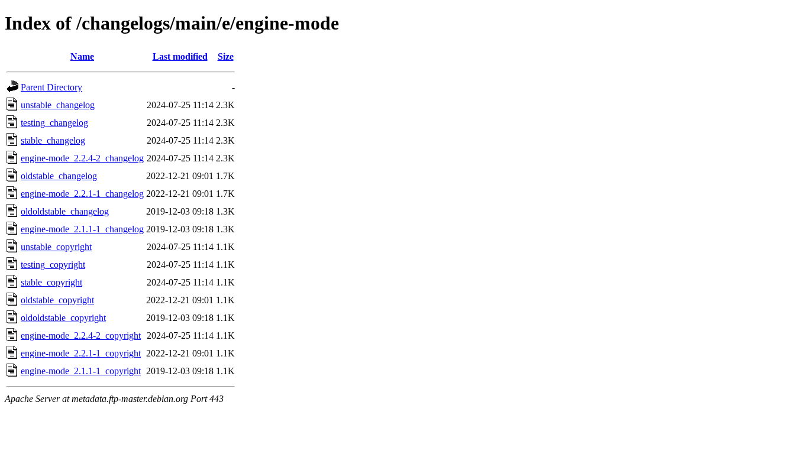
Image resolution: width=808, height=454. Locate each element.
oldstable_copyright (57, 300)
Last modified (180, 56)
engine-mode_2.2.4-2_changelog (82, 158)
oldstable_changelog (59, 176)
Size (226, 56)
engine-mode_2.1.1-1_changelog (82, 229)
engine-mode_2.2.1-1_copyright (81, 353)
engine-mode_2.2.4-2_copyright (81, 335)
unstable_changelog (58, 105)
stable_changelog (53, 140)
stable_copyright (51, 282)
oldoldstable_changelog (65, 211)
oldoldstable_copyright (63, 318)
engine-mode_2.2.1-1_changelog (82, 194)
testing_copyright (53, 265)
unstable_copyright (56, 247)
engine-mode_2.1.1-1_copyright (81, 371)
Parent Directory (51, 87)
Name (82, 56)
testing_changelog (54, 123)
